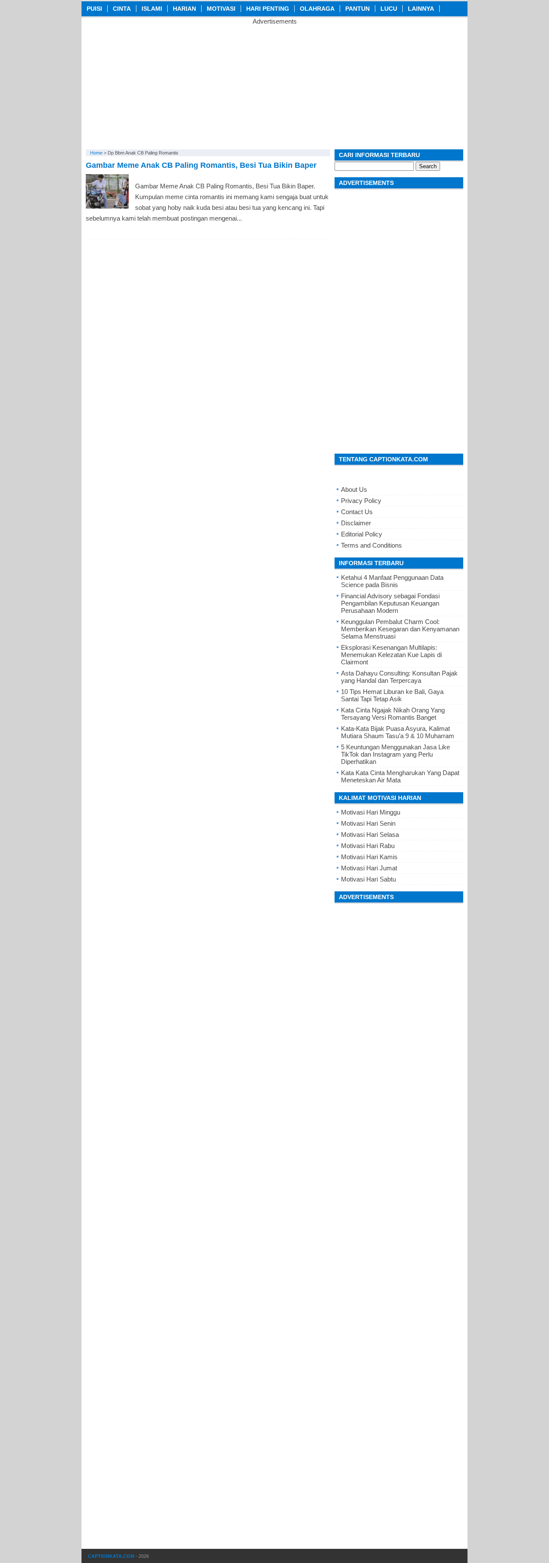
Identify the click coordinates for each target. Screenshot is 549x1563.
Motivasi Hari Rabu (368, 845)
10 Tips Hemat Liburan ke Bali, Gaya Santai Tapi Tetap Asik (392, 695)
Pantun (357, 8)
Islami (152, 8)
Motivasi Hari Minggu (370, 812)
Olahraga (317, 8)
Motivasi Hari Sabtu (368, 879)
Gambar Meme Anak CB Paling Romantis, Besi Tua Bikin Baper (201, 165)
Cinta (122, 8)
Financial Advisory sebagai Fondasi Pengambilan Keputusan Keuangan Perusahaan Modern (390, 603)
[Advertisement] (274, 85)
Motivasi (221, 8)
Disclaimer (356, 523)
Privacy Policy (361, 500)
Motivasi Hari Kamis (369, 856)
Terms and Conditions (371, 545)
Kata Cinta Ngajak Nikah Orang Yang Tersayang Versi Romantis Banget (393, 713)
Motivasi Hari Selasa (370, 834)
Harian (184, 8)
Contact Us (357, 511)
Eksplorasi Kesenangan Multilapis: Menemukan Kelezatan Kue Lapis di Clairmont (391, 655)
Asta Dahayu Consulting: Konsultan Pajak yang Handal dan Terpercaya (399, 676)
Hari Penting (267, 8)
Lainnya (421, 8)
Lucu (388, 8)
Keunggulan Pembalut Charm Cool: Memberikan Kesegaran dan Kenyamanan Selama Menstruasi (400, 629)
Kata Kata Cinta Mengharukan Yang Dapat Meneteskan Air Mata (400, 776)
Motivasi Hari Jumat (369, 868)
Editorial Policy (361, 534)
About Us (354, 489)
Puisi (94, 8)
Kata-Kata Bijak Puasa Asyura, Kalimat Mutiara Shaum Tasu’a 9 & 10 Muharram (397, 732)
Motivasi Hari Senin (368, 823)
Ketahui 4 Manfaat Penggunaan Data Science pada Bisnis (392, 581)
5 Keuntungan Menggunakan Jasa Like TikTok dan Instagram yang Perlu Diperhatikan (395, 754)
